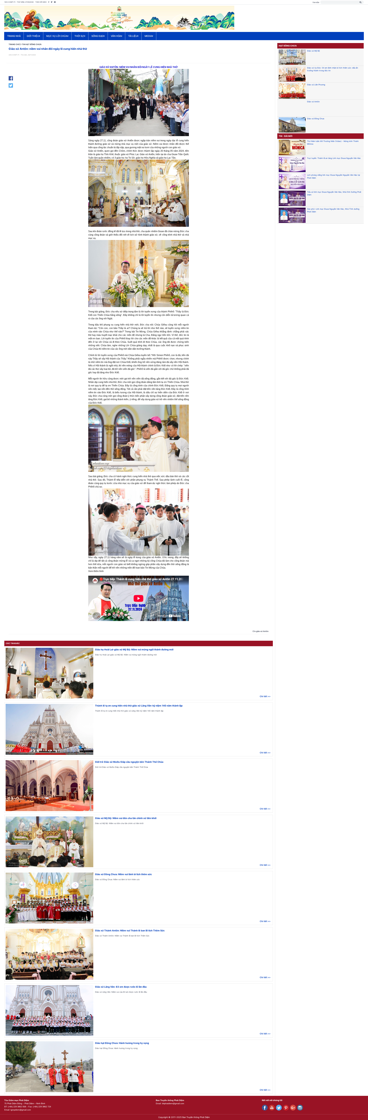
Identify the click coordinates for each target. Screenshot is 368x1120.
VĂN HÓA (116, 36)
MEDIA (149, 36)
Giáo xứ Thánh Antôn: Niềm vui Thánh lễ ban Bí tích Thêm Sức (130, 930)
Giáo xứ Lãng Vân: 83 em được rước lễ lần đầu (121, 986)
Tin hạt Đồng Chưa (32, 44)
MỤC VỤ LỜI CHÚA (57, 36)
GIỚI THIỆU (33, 36)
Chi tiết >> (265, 696)
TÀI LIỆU (133, 36)
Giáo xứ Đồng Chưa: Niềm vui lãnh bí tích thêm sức (123, 874)
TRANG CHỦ (14, 44)
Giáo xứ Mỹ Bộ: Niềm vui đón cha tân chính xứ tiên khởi (125, 818)
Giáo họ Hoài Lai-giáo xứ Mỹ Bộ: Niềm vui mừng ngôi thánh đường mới (134, 649)
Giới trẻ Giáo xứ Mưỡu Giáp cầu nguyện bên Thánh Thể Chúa (129, 761)
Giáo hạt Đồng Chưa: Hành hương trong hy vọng (122, 1043)
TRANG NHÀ (14, 36)
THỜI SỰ (79, 36)
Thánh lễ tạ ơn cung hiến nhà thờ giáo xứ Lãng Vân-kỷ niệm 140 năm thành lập (139, 705)
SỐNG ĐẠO (98, 36)
